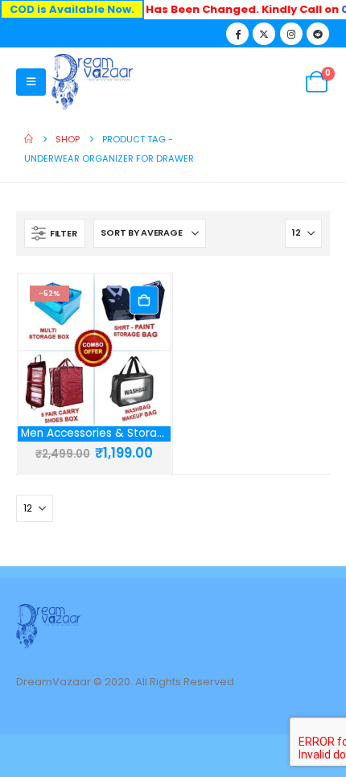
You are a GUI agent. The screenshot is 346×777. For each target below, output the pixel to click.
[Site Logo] (92, 81)
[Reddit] (318, 34)
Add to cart (144, 300)
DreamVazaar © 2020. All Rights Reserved (125, 681)
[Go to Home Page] (28, 139)
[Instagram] (291, 34)
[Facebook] (237, 34)
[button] (31, 82)
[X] (264, 34)
